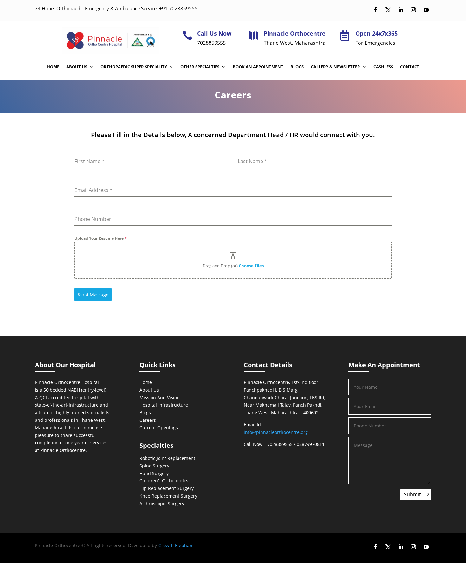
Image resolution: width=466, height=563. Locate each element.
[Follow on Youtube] (426, 10)
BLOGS (297, 67)
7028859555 (280, 444)
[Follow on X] (388, 10)
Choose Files (251, 265)
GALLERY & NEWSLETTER (335, 67)
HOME (53, 67)
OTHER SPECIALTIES (199, 67)
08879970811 (311, 444)
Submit (412, 494)
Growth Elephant (176, 545)
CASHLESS (383, 67)
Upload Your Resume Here (100, 238)
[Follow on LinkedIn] (401, 10)
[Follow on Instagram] (413, 10)
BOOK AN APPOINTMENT (258, 67)
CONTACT (409, 67)
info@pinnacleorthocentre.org (276, 432)
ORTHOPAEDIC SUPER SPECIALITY (133, 67)
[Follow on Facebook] (375, 10)
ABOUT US (76, 67)
